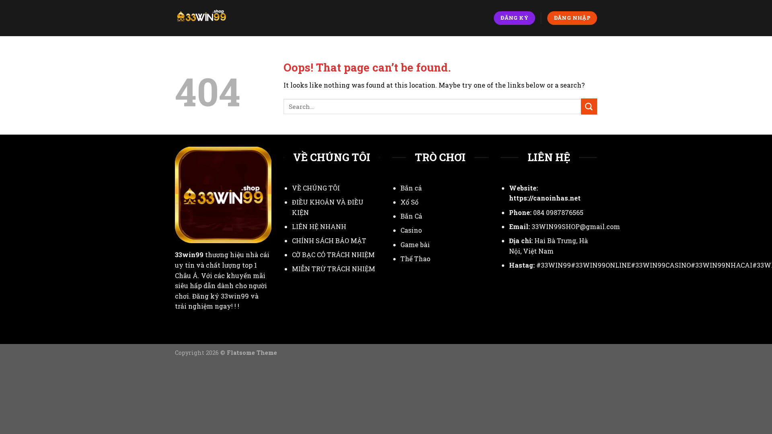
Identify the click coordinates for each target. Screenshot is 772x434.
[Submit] (589, 106)
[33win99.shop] (210, 18)
